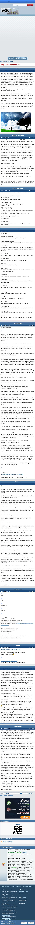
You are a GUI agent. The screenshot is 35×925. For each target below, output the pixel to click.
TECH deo (11, 58)
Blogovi (5, 61)
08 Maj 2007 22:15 (6, 591)
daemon (18, 645)
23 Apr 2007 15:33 (6, 668)
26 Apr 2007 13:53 (6, 647)
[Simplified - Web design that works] (24, 903)
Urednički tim (18, 886)
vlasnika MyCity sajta (6, 915)
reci (18, 228)
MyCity (1, 61)
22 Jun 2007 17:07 (6, 231)
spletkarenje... (18, 323)
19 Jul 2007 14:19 (5, 137)
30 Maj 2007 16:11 (6, 483)
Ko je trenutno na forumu (7, 847)
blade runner (18, 589)
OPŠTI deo (17, 58)
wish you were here (18, 188)
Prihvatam (24, 922)
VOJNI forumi (23, 58)
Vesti (26, 889)
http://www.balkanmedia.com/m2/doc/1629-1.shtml (12, 474)
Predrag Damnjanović (6, 918)
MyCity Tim (9, 919)
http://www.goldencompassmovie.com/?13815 (11, 649)
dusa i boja (18, 481)
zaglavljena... (18, 726)
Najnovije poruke (5, 886)
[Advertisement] (17, 36)
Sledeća (30, 793)
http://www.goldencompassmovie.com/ (9, 661)
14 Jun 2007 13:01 (6, 325)
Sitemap (12, 886)
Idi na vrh (32, 137)
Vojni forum (21, 891)
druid (18, 68)
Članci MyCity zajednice (28, 886)
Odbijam (31, 922)
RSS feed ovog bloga (8, 841)
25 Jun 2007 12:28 (6, 190)
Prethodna (7, 793)
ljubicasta (10, 61)
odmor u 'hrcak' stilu (18, 135)
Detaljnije (24, 852)
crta (18, 666)
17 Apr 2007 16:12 (6, 728)
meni (9, 1)
